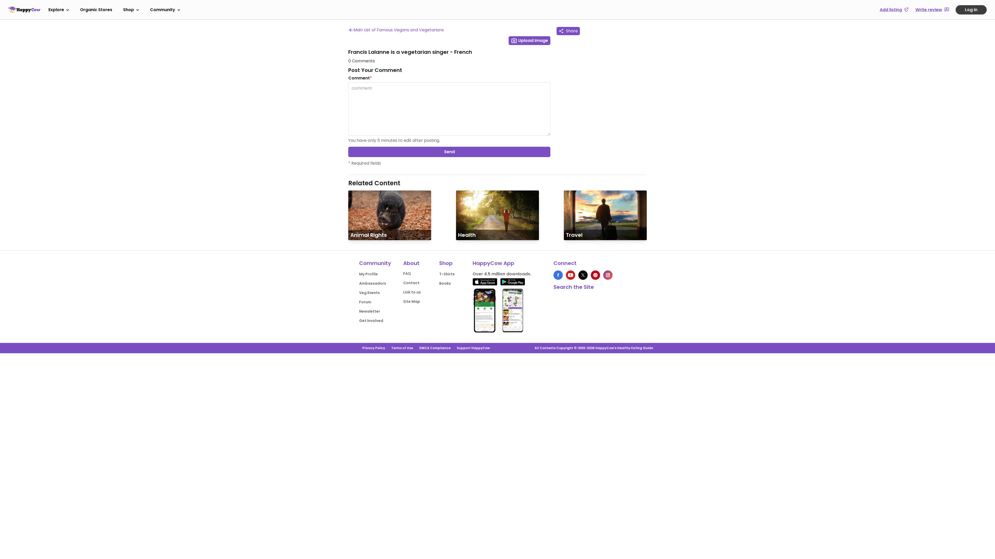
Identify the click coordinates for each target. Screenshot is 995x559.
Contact (411, 282)
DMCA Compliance (435, 348)
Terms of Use (402, 348)
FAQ (407, 273)
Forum (365, 302)
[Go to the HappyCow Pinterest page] (595, 275)
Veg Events (369, 292)
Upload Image (532, 40)
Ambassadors (372, 283)
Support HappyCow (473, 348)
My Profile (368, 274)
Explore (56, 10)
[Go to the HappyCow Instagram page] (608, 275)
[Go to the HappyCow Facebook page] (558, 275)
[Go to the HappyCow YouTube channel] (570, 275)
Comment (360, 78)
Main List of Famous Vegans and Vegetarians (398, 30)
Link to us (412, 292)
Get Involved (371, 320)
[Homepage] (24, 9)
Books (445, 283)
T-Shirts (447, 274)
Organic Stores (96, 10)
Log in (971, 10)
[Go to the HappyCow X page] (583, 275)
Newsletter (369, 311)
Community (162, 10)
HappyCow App (493, 263)
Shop (128, 10)
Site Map (411, 301)
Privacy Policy (373, 348)
